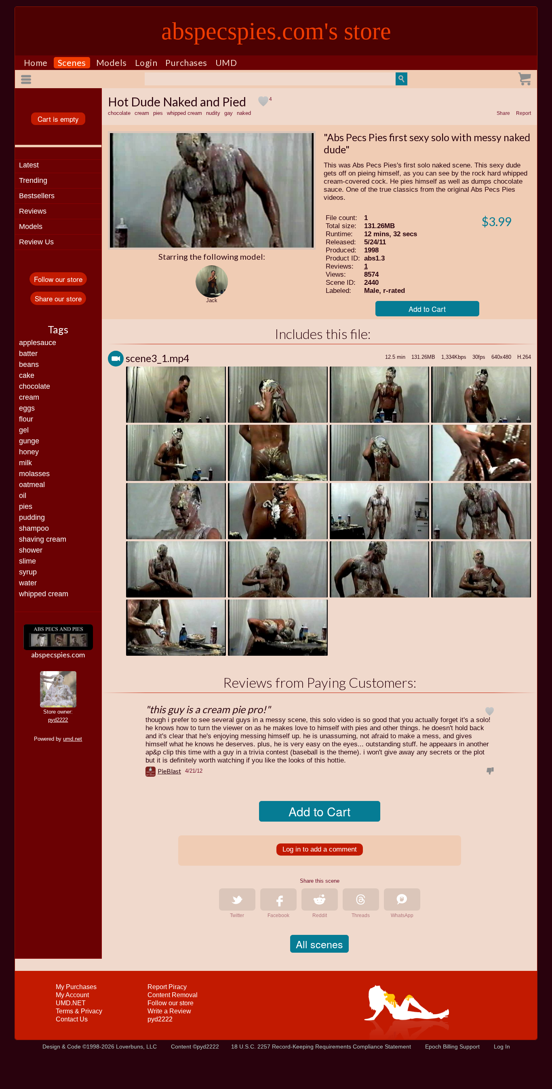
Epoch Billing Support (452, 1046)
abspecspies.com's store (276, 31)
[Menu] (27, 79)
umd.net (72, 739)
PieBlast (169, 771)
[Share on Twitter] (237, 899)
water (28, 583)
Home (36, 62)
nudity (213, 113)
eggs (27, 408)
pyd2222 (58, 720)
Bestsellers (37, 196)
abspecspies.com (58, 654)
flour (26, 419)
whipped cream (43, 594)
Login (146, 62)
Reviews (32, 211)
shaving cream (42, 539)
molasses (34, 474)
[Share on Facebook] (278, 899)
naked (244, 113)
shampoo (34, 528)
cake (26, 375)
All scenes (319, 943)
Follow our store (58, 279)
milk (25, 463)
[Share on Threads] (361, 899)
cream (29, 397)
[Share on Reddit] (319, 899)
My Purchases (76, 986)
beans (29, 364)
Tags (58, 329)
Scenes (72, 62)
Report (523, 113)
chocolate (34, 386)
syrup (28, 572)
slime (27, 561)
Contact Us (72, 1019)
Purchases (186, 62)
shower (30, 550)
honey (29, 452)
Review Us (36, 242)
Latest (29, 165)
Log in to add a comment (319, 849)
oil (22, 496)
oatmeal (32, 485)
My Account (72, 995)
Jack (211, 300)
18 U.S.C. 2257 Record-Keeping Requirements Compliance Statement (321, 1046)
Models (111, 62)
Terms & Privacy (79, 1011)
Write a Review (169, 1011)
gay (228, 113)
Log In (502, 1046)
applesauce (37, 343)
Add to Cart (427, 308)
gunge (29, 441)
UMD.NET (71, 1003)
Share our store (58, 298)
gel (24, 430)
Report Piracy (167, 986)
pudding (32, 517)
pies (25, 506)
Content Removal (172, 995)
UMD (226, 62)
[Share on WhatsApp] (402, 899)
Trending (33, 180)
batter (28, 354)
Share (503, 113)
